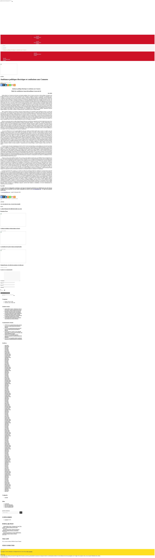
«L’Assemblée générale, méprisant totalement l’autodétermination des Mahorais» (13, 335)
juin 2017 (6, 465)
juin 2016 (6, 478)
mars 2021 (7, 416)
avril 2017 (7, 467)
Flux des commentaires (9, 505)
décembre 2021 (8, 406)
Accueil (37, 36)
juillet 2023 (7, 385)
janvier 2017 (7, 470)
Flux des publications (9, 504)
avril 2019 (7, 441)
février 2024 (7, 378)
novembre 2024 (8, 368)
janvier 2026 (7, 353)
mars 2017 (7, 468)
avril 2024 (7, 375)
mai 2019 (6, 440)
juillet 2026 (7, 346)
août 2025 (7, 358)
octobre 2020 (7, 421)
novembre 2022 (8, 394)
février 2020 (7, 430)
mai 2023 (6, 387)
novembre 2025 (8, 355)
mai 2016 (6, 479)
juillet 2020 (7, 424)
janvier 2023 (7, 392)
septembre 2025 (8, 357)
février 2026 (7, 351)
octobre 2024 (7, 369)
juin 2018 (6, 452)
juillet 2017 (7, 464)
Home (4, 45)
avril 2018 (7, 454)
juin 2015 (6, 491)
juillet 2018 (7, 450)
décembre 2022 (8, 393)
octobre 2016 (7, 473)
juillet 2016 (7, 477)
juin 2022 (6, 399)
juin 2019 (6, 439)
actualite (4, 47)
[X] (4, 85)
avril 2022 (7, 402)
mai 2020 (6, 427)
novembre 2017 (8, 459)
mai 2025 (6, 361)
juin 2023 (6, 386)
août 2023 (7, 384)
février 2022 (7, 404)
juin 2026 (6, 347)
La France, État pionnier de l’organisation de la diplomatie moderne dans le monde (13, 316)
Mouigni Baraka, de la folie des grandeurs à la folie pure (11, 265)
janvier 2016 (7, 483)
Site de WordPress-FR (9, 507)
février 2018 (7, 456)
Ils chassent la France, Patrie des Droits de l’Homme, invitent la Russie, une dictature (13, 312)
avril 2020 (7, 428)
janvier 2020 (7, 431)
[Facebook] (1, 85)
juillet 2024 (7, 372)
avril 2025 (7, 362)
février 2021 (7, 417)
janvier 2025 (7, 366)
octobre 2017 (7, 460)
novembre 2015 (8, 485)
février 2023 (7, 391)
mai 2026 (6, 348)
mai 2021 (6, 413)
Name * (2, 282)
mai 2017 (6, 466)
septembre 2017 (8, 461)
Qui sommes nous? (37, 37)
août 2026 (7, 345)
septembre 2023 (8, 383)
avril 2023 (7, 388)
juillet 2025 (7, 359)
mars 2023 (7, 390)
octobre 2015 (7, 486)
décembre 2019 (8, 432)
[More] (14, 85)
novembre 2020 (8, 420)
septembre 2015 (8, 487)
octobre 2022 (7, 395)
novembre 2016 (8, 472)
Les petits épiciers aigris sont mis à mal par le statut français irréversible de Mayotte (13, 326)
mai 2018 (6, 453)
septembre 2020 (8, 422)
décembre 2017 (8, 458)
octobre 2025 (7, 356)
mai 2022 (6, 400)
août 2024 (7, 371)
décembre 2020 (8, 419)
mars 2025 (7, 363)
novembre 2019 (8, 433)
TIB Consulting (29, 551)
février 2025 (7, 365)
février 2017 (7, 469)
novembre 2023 (8, 381)
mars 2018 (7, 455)
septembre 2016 (8, 474)
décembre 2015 (8, 484)
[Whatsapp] (10, 85)
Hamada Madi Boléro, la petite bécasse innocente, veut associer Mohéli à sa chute (13, 332)
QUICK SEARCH (6, 510)
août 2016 (7, 476)
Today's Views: (8, 301)
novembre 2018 (8, 446)
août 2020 (7, 423)
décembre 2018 (8, 445)
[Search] (20, 512)
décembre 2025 (8, 354)
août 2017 (7, 462)
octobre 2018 (7, 447)
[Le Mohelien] (3, 549)
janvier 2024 (7, 379)
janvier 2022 (7, 405)
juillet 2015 (7, 490)
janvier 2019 (7, 444)
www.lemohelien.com (5, 192)
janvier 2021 (7, 418)
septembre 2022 (8, 396)
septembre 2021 (8, 409)
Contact (37, 38)
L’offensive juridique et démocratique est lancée (10, 228)
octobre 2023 (7, 382)
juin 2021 (6, 412)
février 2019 (7, 443)
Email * (1, 285)
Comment (2, 280)
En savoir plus (5, 556)
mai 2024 (6, 374)
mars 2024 (7, 376)
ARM (1, 82)
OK (1, 556)
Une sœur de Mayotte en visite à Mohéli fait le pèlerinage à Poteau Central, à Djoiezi (13, 314)
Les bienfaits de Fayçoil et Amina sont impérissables (11, 246)
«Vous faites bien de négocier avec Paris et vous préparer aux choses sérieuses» (13, 318)
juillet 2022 (7, 398)
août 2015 (7, 489)
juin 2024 (6, 373)
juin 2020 (6, 425)
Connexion (7, 503)
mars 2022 (7, 403)
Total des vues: (8, 302)
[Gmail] (12, 85)
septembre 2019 (8, 435)
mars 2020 (7, 429)
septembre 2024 (8, 370)
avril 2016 (7, 480)
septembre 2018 (8, 448)
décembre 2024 (8, 367)
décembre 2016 (8, 471)
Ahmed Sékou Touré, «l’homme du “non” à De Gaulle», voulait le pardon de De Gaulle (13, 309)
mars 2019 (7, 442)
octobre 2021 (7, 408)
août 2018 (7, 449)
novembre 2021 (8, 407)
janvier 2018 (7, 457)
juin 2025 (6, 360)
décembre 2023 (8, 380)
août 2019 (7, 436)
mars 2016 (7, 481)
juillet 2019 (7, 437)
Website (2, 287)
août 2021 (7, 410)
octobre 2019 (7, 434)
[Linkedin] (6, 85)
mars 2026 (7, 350)
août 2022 (7, 397)
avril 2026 (7, 349)
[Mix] (8, 85)
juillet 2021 (7, 411)
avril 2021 (7, 415)
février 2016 (7, 482)
